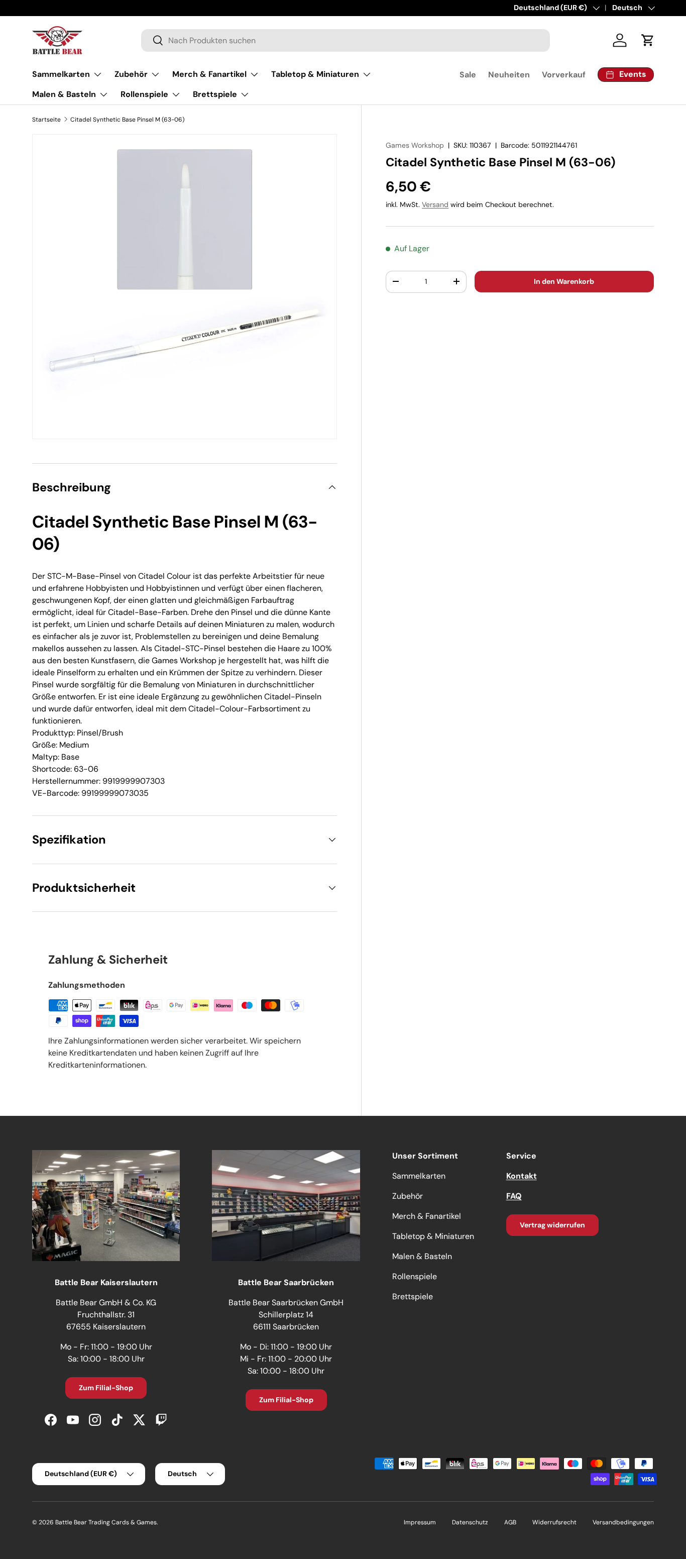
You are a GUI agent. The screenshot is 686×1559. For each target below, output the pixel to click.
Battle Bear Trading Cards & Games (106, 1522)
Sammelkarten (61, 74)
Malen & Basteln (64, 94)
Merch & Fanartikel (209, 74)
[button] (648, 40)
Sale (468, 74)
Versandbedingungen (623, 1522)
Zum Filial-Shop (106, 1387)
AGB (510, 1522)
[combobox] (345, 40)
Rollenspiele (144, 94)
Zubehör (131, 74)
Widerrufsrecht (554, 1522)
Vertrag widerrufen (552, 1224)
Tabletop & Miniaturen (315, 74)
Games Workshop (415, 145)
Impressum (420, 1522)
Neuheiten (509, 74)
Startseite (46, 120)
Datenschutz (470, 1522)
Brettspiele (215, 94)
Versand (435, 204)
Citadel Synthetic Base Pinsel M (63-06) (127, 120)
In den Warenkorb (564, 281)
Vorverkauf (564, 74)
